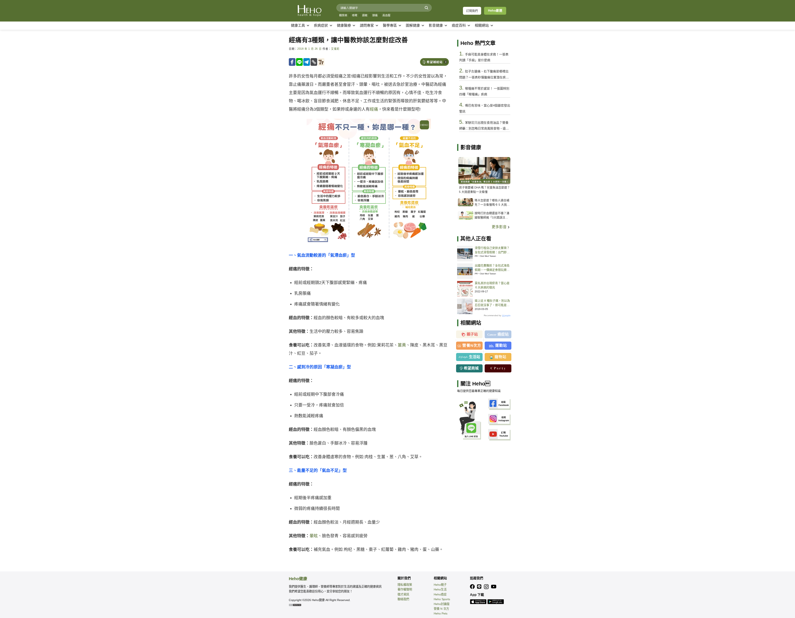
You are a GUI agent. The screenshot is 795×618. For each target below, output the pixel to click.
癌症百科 (459, 26)
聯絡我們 (403, 599)
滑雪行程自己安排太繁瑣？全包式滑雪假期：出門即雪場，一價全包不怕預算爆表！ (492, 250)
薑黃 (402, 345)
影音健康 (436, 26)
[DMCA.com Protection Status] (295, 604)
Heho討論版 (441, 604)
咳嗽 (354, 15)
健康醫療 (344, 26)
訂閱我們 (472, 10)
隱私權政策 (405, 584)
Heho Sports (442, 599)
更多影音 (500, 227)
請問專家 (367, 26)
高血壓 (386, 15)
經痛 (374, 109)
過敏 (364, 15)
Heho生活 (440, 589)
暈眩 (314, 536)
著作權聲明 (405, 589)
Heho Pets (440, 613)
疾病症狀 (321, 26)
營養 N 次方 (441, 608)
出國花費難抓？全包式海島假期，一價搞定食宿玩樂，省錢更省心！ (492, 268)
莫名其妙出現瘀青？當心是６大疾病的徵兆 (492, 285)
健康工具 (298, 26)
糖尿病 (343, 15)
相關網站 (482, 26)
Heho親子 (440, 584)
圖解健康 (413, 26)
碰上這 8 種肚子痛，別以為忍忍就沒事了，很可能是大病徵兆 (492, 303)
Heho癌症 (440, 594)
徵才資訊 (403, 594)
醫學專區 (390, 26)
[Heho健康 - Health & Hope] (309, 10)
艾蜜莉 (335, 48)
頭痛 (375, 15)
